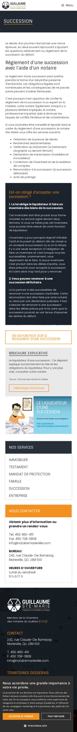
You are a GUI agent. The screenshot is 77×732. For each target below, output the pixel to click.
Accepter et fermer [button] (21, 716)
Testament (18, 467)
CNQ (43, 621)
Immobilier (18, 459)
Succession (19, 488)
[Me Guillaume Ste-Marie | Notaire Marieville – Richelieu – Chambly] (14, 5)
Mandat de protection (29, 474)
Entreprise (18, 495)
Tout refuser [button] (56, 716)
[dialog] (36, 704)
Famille (15, 481)
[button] (37, 726)
